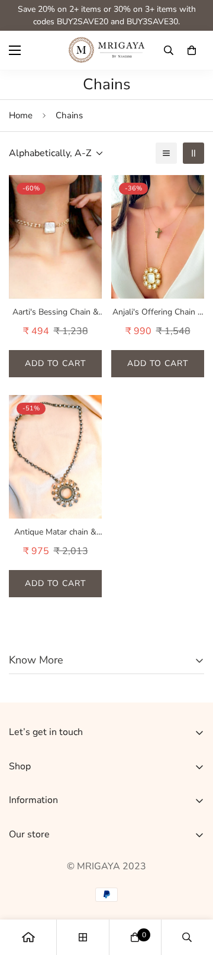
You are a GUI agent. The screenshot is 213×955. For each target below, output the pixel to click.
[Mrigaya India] (106, 50)
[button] (191, 50)
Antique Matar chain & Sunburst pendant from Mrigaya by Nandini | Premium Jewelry (55, 532)
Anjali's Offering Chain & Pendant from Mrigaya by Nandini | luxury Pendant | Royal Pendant (158, 312)
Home (21, 115)
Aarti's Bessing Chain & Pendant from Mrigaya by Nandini (55, 312)
